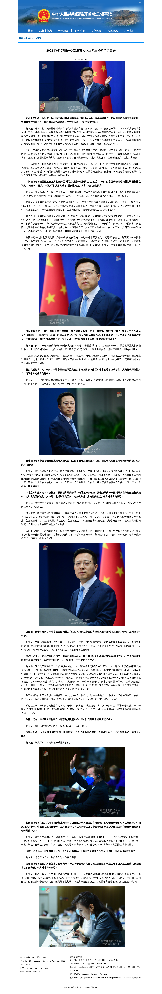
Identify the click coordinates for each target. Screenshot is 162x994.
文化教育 (96, 30)
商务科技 (80, 30)
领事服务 (63, 30)
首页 (30, 30)
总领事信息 (45, 30)
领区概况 (113, 30)
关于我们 (129, 30)
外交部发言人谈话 (33, 38)
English (138, 2)
